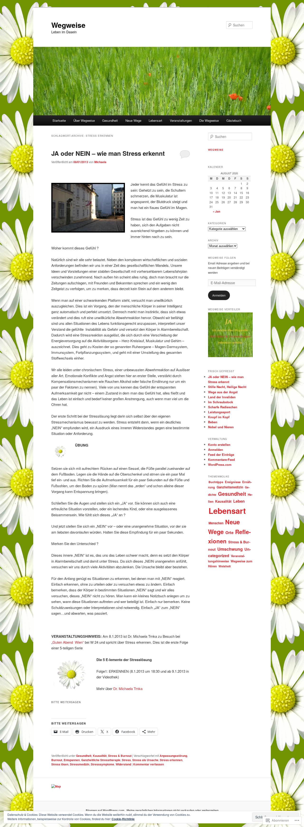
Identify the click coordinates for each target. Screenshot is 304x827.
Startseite (59, 120)
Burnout (56, 760)
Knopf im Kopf (218, 417)
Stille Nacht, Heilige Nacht (227, 386)
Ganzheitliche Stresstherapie (100, 760)
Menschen (216, 523)
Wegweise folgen (222, 257)
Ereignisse (233, 482)
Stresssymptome (102, 764)
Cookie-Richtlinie (123, 819)
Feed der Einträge (221, 454)
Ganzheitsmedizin (230, 487)
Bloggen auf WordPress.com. (105, 810)
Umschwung (230, 549)
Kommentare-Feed (221, 459)
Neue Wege (133, 120)
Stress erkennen (171, 760)
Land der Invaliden (222, 397)
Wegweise (68, 25)
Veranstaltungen (181, 120)
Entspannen (72, 760)
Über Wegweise (84, 120)
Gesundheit (110, 120)
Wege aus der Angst (223, 392)
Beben (212, 422)
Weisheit (224, 566)
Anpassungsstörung (173, 756)
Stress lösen (59, 764)
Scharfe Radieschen (222, 407)
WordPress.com (220, 464)
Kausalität (100, 756)
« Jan (216, 211)
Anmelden (219, 295)
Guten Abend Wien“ (68, 642)
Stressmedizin (79, 764)
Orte (229, 532)
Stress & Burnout (120, 756)
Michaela (100, 162)
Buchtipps (216, 482)
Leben (239, 501)
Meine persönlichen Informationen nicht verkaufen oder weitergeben (172, 810)
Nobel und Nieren (221, 427)
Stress (126, 760)
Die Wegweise (209, 120)
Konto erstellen (219, 444)
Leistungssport (219, 412)
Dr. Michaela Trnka (127, 688)
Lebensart (155, 120)
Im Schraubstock (220, 402)
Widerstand (123, 764)
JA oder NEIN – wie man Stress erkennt (108, 153)
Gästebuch (233, 120)
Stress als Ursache (145, 760)
